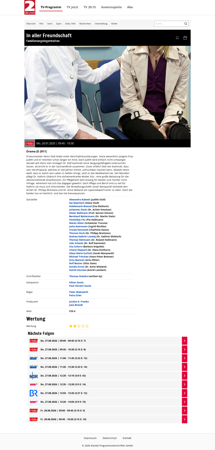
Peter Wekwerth (78, 292)
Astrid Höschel (77, 270)
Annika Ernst (76, 266)
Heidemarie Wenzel (80, 206)
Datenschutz (110, 438)
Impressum (90, 438)
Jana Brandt (76, 304)
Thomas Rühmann (79, 239)
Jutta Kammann (78, 226)
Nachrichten (85, 23)
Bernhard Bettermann (82, 216)
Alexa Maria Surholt (80, 253)
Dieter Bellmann (78, 213)
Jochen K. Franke (79, 301)
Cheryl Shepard (78, 249)
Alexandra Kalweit (79, 199)
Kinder (114, 23)
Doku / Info (70, 23)
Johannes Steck (78, 209)
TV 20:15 (90, 7)
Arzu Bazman (76, 260)
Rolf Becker (75, 263)
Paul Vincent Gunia (80, 285)
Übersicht (30, 23)
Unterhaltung (101, 23)
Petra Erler (75, 295)
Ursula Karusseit (78, 229)
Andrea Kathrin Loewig (82, 236)
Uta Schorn (75, 246)
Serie (49, 23)
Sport (58, 23)
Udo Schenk (76, 243)
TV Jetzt (72, 7)
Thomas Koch (77, 233)
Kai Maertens (76, 202)
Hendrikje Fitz (77, 219)
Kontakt (127, 438)
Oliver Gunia (76, 282)
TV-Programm (51, 7)
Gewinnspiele (111, 7)
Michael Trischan (79, 256)
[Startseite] (29, 7)
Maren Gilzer (76, 223)
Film (41, 23)
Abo (130, 7)
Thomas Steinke (78, 276)
